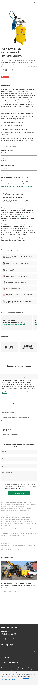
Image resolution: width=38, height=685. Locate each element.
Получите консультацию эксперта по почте (16, 186)
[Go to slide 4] (5, 591)
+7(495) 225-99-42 (8, 634)
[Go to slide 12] (15, 591)
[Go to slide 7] (9, 591)
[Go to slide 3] (4, 591)
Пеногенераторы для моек (10, 549)
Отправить (19, 493)
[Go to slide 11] (14, 591)
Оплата (4, 393)
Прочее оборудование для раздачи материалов (18, 545)
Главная (4, 543)
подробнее (22, 216)
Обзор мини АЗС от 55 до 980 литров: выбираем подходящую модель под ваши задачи (18, 585)
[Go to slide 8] (10, 591)
